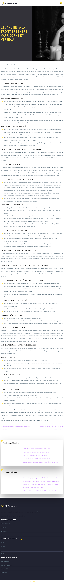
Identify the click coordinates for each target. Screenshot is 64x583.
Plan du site (32, 582)
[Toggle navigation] (61, 3)
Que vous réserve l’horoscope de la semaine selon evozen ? (16, 427)
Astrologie (4, 64)
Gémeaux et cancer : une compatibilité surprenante (51, 427)
